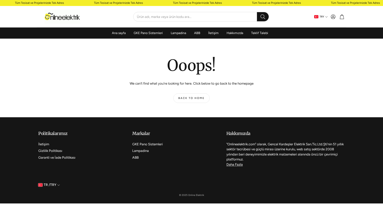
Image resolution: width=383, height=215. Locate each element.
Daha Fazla (234, 164)
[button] (201, 16)
